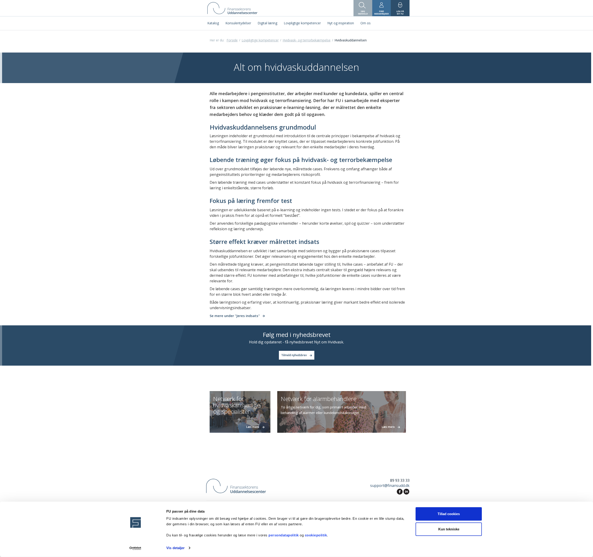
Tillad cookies (449, 514)
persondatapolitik (284, 535)
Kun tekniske (448, 529)
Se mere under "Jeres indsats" (235, 315)
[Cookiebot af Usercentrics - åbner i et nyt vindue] (135, 548)
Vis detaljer (175, 548)
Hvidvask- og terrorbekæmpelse (307, 40)
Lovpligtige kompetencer (260, 40)
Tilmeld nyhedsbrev (294, 355)
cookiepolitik (316, 535)
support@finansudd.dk (390, 485)
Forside (232, 40)
